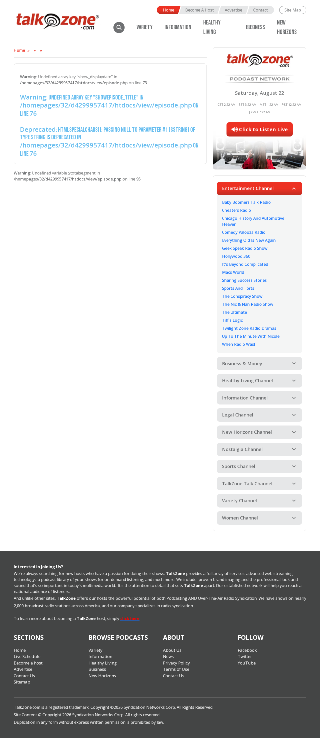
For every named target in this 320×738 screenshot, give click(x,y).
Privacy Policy (176, 663)
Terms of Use (176, 669)
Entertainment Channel (248, 188)
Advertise (233, 10)
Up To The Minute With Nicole (251, 336)
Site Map (292, 10)
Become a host (28, 663)
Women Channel (240, 518)
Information (177, 27)
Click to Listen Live (263, 129)
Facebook (247, 650)
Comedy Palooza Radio (244, 232)
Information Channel (245, 398)
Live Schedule (27, 656)
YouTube (247, 663)
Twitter (245, 656)
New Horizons (102, 675)
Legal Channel (237, 415)
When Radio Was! (238, 344)
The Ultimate (234, 312)
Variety (144, 27)
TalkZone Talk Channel (247, 483)
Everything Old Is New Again (249, 240)
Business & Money (242, 363)
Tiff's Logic (232, 320)
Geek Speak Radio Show (245, 248)
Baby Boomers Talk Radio (246, 202)
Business (255, 27)
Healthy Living (102, 663)
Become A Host (199, 10)
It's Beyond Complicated (245, 264)
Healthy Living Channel (247, 381)
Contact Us (24, 675)
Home (168, 10)
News (168, 656)
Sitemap (22, 682)
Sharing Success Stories (244, 280)
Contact (260, 10)
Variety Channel (239, 501)
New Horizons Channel (247, 432)
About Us (172, 650)
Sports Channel (238, 466)
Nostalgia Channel (242, 449)
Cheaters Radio (236, 210)
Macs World (233, 272)
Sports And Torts (238, 288)
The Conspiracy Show (242, 296)
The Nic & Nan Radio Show (247, 304)
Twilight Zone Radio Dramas (249, 328)
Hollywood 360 (236, 256)
